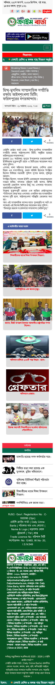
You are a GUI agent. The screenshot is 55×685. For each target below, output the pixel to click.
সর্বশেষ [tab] (27, 445)
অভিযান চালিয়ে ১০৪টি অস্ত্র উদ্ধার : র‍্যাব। (27, 359)
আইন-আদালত (31, 71)
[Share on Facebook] (12, 141)
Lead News (33, 68)
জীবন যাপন (16, 77)
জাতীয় (23, 74)
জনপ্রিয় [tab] (27, 450)
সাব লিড (34, 80)
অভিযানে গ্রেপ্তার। (27, 393)
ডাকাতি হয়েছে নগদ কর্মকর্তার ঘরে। (33, 456)
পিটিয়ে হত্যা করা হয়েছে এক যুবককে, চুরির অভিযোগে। (30, 470)
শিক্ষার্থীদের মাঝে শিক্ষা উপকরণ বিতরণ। (27, 255)
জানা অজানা (33, 74)
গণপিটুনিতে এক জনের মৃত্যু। (27, 289)
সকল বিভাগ (24, 80)
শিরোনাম (14, 80)
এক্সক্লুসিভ (15, 74)
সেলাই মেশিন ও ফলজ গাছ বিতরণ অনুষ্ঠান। (24, 682)
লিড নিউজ (38, 77)
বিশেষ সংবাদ (27, 77)
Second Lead (17, 71)
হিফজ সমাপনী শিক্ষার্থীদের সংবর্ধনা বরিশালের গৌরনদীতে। (27, 428)
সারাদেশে (15, 83)
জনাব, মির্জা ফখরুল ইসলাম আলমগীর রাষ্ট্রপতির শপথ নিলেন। (27, 324)
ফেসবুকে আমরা (8, 505)
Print (47, 106)
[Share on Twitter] (32, 141)
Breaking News (18, 68)
